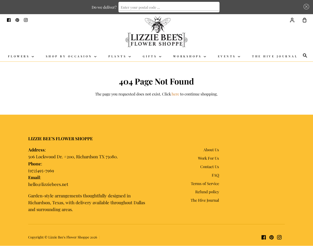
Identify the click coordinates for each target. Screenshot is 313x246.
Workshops (188, 56)
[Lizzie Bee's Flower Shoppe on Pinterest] (271, 237)
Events (228, 56)
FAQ (215, 174)
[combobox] (169, 7)
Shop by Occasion (70, 56)
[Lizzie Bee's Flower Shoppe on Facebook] (263, 237)
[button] (305, 6)
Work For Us (208, 158)
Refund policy (207, 191)
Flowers (20, 56)
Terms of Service (205, 183)
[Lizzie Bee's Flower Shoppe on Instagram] (279, 237)
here (175, 93)
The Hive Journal (275, 56)
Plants (118, 56)
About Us (211, 149)
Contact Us (209, 166)
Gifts (151, 56)
